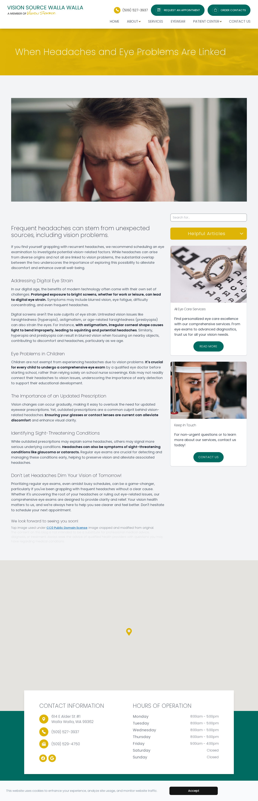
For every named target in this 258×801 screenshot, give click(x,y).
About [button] (132, 21)
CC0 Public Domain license (66, 528)
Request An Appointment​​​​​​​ (182, 10)
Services (155, 21)
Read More (208, 346)
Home (114, 21)
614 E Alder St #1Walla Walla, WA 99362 (72, 719)
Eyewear (178, 21)
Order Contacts (233, 10)
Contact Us (239, 21)
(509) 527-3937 (135, 10)
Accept (193, 791)
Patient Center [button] (206, 21)
